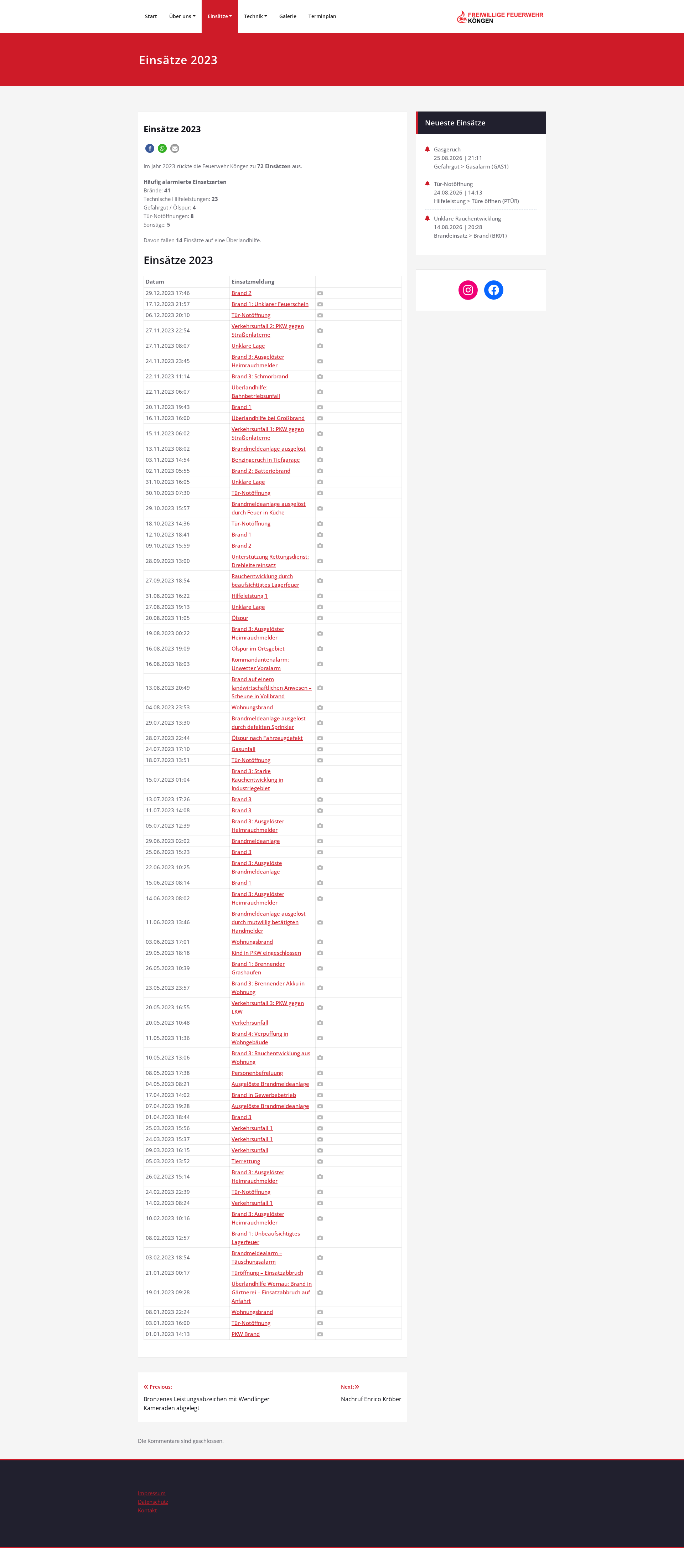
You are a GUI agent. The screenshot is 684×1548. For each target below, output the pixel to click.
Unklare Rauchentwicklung (467, 218)
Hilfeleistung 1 (250, 595)
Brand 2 (242, 292)
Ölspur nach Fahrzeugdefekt (267, 737)
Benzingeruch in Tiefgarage (266, 459)
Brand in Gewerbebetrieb (264, 1094)
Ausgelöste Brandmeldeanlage (270, 1083)
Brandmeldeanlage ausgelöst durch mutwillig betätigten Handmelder (269, 922)
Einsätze (218, 16)
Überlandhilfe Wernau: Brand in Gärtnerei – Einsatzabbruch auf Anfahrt (272, 1292)
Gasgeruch (447, 149)
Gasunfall (243, 748)
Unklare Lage (248, 345)
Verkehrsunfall (250, 1022)
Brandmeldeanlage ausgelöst (269, 448)
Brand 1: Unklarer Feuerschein (270, 303)
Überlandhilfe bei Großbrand (268, 417)
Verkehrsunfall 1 (252, 1128)
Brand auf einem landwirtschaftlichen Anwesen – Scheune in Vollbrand (272, 687)
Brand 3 (242, 799)
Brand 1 (242, 406)
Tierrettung (246, 1161)
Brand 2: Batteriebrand (261, 470)
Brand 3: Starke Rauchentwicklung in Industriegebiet (257, 779)
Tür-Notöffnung (251, 315)
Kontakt (147, 1510)
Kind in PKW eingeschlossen (266, 952)
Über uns (180, 16)
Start (151, 16)
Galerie (287, 16)
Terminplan (322, 16)
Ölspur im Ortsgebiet (258, 648)
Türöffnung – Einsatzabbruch (267, 1272)
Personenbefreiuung (257, 1072)
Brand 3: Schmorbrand (260, 376)
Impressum (152, 1493)
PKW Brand (246, 1333)
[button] (149, 148)
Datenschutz (153, 1501)
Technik (253, 16)
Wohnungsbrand (252, 707)
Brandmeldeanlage (256, 840)
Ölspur (240, 617)
